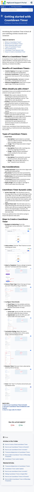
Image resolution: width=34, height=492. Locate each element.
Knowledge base (20, 491)
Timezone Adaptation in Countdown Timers (17, 452)
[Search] (30, 10)
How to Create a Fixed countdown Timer (16, 444)
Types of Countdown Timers (13, 47)
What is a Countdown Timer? (13, 42)
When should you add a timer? (13, 45)
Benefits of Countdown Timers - (14, 43)
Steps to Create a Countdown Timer (15, 52)
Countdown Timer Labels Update (14, 459)
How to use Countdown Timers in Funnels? (17, 447)
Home (2, 6)
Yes (22, 425)
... (7, 6)
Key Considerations (10, 48)
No (13, 425)
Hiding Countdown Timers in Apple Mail (16, 474)
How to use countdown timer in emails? (16, 449)
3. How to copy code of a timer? (11, 410)
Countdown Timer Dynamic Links (14, 50)
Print (6, 437)
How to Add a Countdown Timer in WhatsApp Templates (17, 455)
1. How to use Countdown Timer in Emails (14, 405)
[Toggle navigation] (31, 2)
